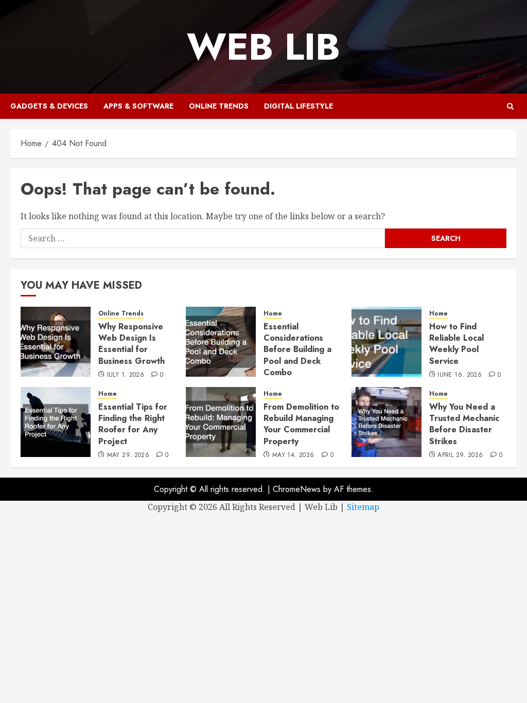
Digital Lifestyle (298, 106)
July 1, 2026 (125, 375)
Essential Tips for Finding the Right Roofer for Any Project (132, 424)
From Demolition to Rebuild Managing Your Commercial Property (301, 424)
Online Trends (219, 106)
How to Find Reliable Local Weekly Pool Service (456, 344)
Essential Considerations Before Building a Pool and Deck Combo (297, 350)
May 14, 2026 (293, 455)
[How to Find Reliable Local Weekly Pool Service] (386, 342)
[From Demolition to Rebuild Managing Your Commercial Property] (221, 422)
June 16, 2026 (459, 375)
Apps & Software (138, 106)
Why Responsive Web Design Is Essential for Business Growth (131, 344)
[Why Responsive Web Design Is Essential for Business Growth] (56, 342)
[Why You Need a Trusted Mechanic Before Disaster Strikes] (386, 422)
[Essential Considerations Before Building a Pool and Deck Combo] (221, 342)
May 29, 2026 (128, 455)
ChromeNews (297, 489)
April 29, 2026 (460, 455)
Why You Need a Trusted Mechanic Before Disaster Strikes (464, 424)
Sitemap (363, 507)
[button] (510, 106)
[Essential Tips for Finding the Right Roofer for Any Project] (56, 422)
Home (273, 313)
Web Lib (263, 47)
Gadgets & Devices (49, 106)
